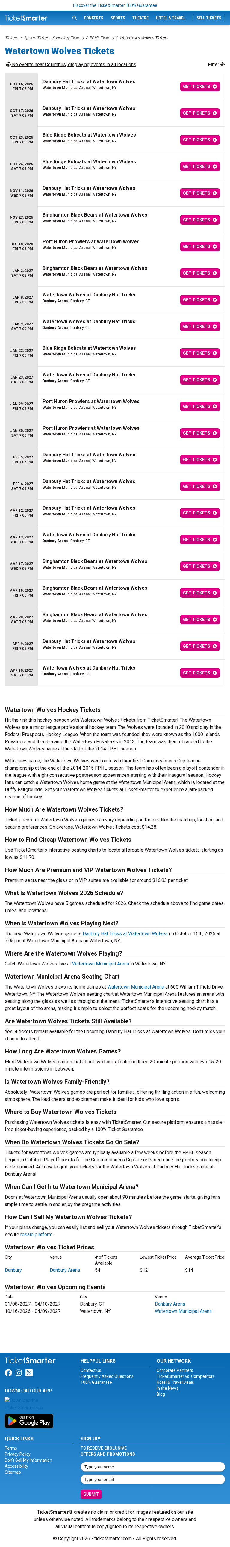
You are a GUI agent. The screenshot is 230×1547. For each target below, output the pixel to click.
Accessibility (16, 1466)
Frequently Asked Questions (107, 1376)
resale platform (36, 1234)
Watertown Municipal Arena (100, 964)
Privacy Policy (18, 1454)
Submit (91, 1494)
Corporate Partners (175, 1370)
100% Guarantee (96, 1382)
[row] (115, 86)
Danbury (13, 1270)
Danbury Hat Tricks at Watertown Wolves (125, 933)
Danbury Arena (65, 1270)
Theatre (140, 18)
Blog (161, 1394)
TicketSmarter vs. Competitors (186, 1376)
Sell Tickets (208, 18)
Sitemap (13, 1472)
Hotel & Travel (170, 18)
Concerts (93, 18)
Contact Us (91, 1370)
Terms (11, 1448)
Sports (118, 18)
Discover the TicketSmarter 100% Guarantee (115, 5)
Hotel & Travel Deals (175, 1382)
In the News (167, 1388)
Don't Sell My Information (28, 1460)
